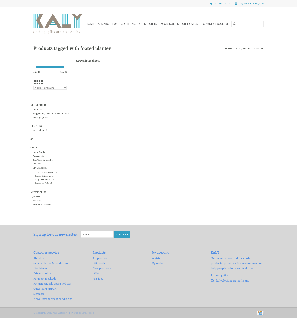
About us (38, 258)
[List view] (41, 81)
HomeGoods (39, 152)
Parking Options (40, 117)
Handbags (37, 200)
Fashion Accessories (42, 204)
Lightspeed (88, 312)
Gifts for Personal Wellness (46, 172)
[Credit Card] (259, 312)
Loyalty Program (214, 23)
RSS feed (98, 278)
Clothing (128, 23)
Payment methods (44, 278)
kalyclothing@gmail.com (232, 280)
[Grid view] (36, 81)
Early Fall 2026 (40, 130)
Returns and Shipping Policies (52, 283)
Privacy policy (42, 273)
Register (157, 258)
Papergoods (38, 156)
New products (102, 268)
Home (90, 23)
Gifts (153, 23)
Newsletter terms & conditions (52, 298)
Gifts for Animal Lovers (44, 176)
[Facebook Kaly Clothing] (253, 234)
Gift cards (190, 23)
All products (101, 258)
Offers (97, 273)
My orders (158, 263)
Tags (237, 48)
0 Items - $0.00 (222, 3)
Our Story (37, 109)
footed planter (253, 48)
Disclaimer (40, 268)
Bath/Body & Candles (43, 160)
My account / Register (251, 3)
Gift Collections (40, 167)
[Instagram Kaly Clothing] (260, 234)
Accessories (169, 23)
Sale (142, 23)
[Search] (234, 24)
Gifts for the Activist (43, 183)
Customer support (45, 288)
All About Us (107, 23)
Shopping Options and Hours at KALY (51, 113)
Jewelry (36, 196)
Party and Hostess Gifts (44, 179)
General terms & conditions (50, 263)
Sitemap (38, 293)
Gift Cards (37, 163)
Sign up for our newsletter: (55, 234)
